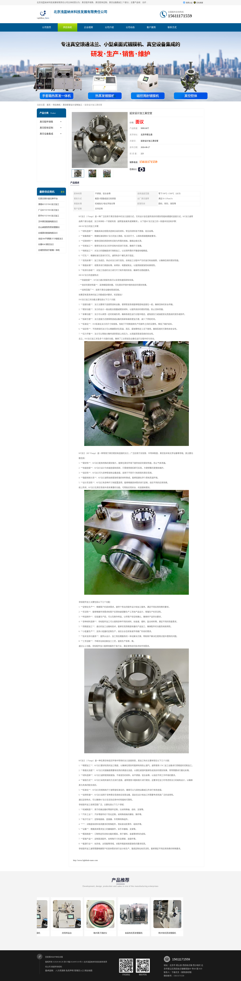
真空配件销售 (46, 122)
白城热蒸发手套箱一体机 (49, 250)
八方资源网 (60, 971)
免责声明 (70, 971)
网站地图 (88, 971)
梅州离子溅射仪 (53, 933)
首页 (48, 105)
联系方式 (172, 27)
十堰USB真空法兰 (153, 933)
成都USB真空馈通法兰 (187, 933)
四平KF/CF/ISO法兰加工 (48, 216)
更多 (63, 192)
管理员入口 (79, 971)
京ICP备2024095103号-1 (73, 962)
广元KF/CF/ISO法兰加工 (48, 210)
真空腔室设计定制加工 (72, 105)
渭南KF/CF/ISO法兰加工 (48, 204)
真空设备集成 (46, 134)
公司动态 (130, 27)
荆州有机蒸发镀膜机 (120, 933)
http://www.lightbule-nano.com (85, 860)
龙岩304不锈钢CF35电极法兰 (50, 239)
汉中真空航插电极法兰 (48, 221)
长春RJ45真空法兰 (46, 244)
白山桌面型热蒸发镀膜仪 (49, 227)
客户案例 (151, 27)
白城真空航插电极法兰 (48, 233)
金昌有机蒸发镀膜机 (86, 933)
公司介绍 (109, 27)
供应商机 (67, 27)
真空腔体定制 (46, 128)
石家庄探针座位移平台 (48, 199)
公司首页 (46, 27)
